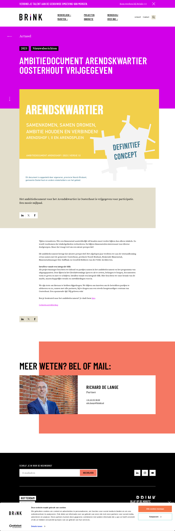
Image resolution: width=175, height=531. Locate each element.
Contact (146, 17)
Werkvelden (63, 15)
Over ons (111, 19)
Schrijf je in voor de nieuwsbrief (35, 465)
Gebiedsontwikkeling (48, 305)
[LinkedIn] (22, 215)
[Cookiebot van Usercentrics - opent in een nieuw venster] (15, 526)
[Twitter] (29, 215)
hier (93, 298)
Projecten (89, 15)
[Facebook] (35, 215)
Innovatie (88, 19)
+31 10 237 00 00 (93, 400)
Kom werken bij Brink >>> (133, 3)
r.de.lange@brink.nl (95, 403)
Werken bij (112, 15)
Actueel (138, 17)
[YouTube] (152, 473)
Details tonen (36, 526)
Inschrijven (88, 472)
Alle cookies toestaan (155, 509)
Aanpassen (153, 517)
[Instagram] (145, 473)
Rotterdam (28, 498)
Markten (62, 19)
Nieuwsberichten (45, 48)
